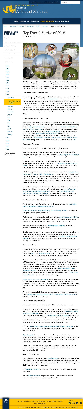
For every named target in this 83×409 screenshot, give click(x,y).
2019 (7, 85)
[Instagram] (73, 404)
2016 (38, 26)
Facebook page (53, 358)
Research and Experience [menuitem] (47, 21)
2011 (7, 149)
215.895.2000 (60, 407)
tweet (38, 376)
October (9, 109)
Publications (8, 58)
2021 (7, 80)
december (45, 26)
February (10, 131)
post (32, 253)
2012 (7, 146)
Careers (33, 401)
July (8, 117)
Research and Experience (17, 26)
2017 (7, 91)
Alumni (55, 2)
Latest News (30, 26)
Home (5, 26)
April (8, 126)
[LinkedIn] (80, 404)
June (8, 120)
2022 (7, 77)
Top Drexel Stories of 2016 (14, 102)
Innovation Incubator (11, 54)
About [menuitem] (67, 21)
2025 (7, 69)
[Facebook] (70, 404)
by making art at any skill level (68, 217)
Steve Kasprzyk (28, 335)
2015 (7, 138)
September (10, 112)
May (8, 123)
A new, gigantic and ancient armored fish (35, 279)
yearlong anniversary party (36, 127)
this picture (36, 369)
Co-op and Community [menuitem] (33, 21)
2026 (7, 66)
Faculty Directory (10, 50)
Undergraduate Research (12, 42)
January (9, 134)
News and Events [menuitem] (59, 21)
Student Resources (36, 2)
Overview (8, 38)
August (9, 115)
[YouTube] (77, 404)
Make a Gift (48, 2)
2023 (7, 74)
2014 (7, 140)
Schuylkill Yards (54, 99)
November (10, 106)
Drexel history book (36, 129)
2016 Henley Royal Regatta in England (56, 315)
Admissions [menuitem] (23, 21)
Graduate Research (11, 46)
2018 (7, 88)
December (10, 97)
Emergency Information (40, 403)
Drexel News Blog (44, 253)
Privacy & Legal (41, 401)
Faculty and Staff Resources (10, 154)
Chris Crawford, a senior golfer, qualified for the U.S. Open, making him (51, 326)
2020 (7, 83)
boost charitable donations (56, 225)
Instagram (28, 369)
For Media (27, 401)
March (9, 129)
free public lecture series (52, 131)
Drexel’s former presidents (42, 137)
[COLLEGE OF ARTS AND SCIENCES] (25, 12)
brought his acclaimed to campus (52, 294)
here (74, 140)
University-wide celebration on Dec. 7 (47, 133)
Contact (49, 401)
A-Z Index (20, 401)
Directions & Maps (57, 401)
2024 (7, 71)
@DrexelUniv (32, 376)
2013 (7, 143)
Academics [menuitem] (16, 21)
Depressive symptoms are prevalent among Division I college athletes (45, 210)
